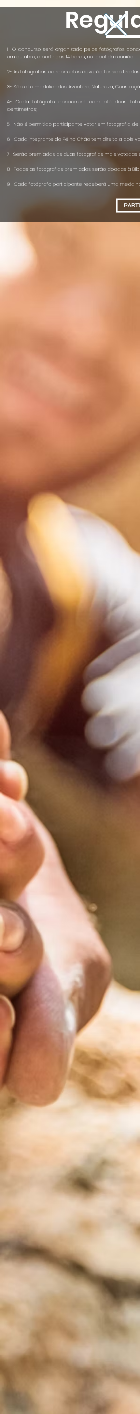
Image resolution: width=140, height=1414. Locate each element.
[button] (116, 24)
